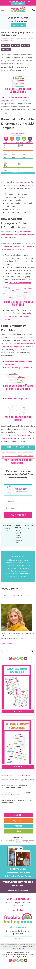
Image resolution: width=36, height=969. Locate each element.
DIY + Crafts (18, 820)
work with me (25, 952)
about (8, 952)
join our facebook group (18, 890)
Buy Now (18, 711)
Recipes (18, 826)
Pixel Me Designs (24, 957)
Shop (18, 831)
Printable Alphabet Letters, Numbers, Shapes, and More (18, 536)
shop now (18, 938)
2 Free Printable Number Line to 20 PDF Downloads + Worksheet (16, 794)
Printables (18, 815)
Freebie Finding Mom (18, 9)
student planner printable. (20, 283)
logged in (13, 595)
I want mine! (18, 3)
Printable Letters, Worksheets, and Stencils (12, 944)
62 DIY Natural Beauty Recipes (19, 876)
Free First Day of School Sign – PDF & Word (17, 780)
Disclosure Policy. (7, 40)
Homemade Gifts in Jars (18, 873)
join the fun (18, 910)
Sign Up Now (18, 25)
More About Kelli (7, 644)
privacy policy (15, 952)
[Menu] (2, 10)
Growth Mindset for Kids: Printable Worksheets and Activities (14, 786)
